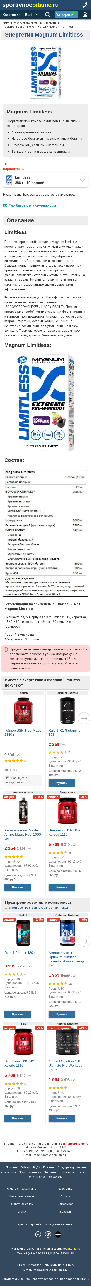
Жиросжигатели (30, 1172)
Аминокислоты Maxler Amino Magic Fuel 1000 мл (22, 834)
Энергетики (51, 22)
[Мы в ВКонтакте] (35, 1234)
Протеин (11, 1167)
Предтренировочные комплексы (24, 26)
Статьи (22, 1211)
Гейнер (25, 1167)
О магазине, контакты (22, 1188)
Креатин (49, 1167)
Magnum (54, 26)
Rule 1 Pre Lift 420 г (19, 953)
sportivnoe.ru (30, 4)
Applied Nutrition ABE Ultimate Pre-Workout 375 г (65, 1065)
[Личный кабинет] (85, 14)
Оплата (65, 1196)
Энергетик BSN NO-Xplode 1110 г (64, 832)
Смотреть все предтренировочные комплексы (36, 907)
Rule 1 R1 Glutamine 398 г (65, 732)
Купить (61, 783)
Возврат (65, 1211)
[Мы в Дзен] (55, 1234)
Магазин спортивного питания (22, 22)
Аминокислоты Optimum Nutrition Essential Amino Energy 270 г (67, 959)
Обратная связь (22, 1204)
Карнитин (51, 1172)
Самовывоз (65, 1204)
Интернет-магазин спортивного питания (45, 1143)
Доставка (65, 1188)
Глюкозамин (56, 1177)
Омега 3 (83, 1172)
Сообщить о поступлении (32, 205)
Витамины (67, 1172)
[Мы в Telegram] (45, 1234)
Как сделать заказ (21, 1196)
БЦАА (36, 1167)
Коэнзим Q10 (36, 1177)
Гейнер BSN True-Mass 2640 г (22, 732)
